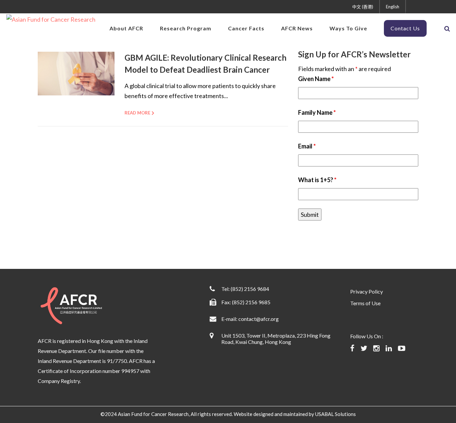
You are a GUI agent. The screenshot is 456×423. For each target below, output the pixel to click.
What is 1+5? (317, 179)
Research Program (185, 28)
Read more (137, 112)
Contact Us (405, 28)
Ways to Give (348, 28)
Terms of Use (365, 303)
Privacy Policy (366, 291)
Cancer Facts (246, 28)
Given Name (316, 78)
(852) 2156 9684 (250, 289)
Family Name (317, 112)
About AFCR (126, 28)
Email (307, 146)
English (392, 6)
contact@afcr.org (258, 319)
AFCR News (297, 28)
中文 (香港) (362, 6)
